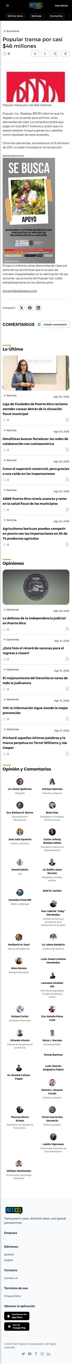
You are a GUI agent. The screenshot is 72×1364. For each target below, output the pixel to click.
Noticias (36, 15)
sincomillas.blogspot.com (20, 291)
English (8, 1260)
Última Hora (15, 15)
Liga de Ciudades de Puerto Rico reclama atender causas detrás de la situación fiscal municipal (35, 409)
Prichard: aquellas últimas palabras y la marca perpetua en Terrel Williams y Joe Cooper (35, 742)
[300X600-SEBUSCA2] (36, 210)
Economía (56, 15)
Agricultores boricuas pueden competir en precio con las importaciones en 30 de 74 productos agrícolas (35, 533)
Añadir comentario (55, 324)
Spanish (9, 1254)
